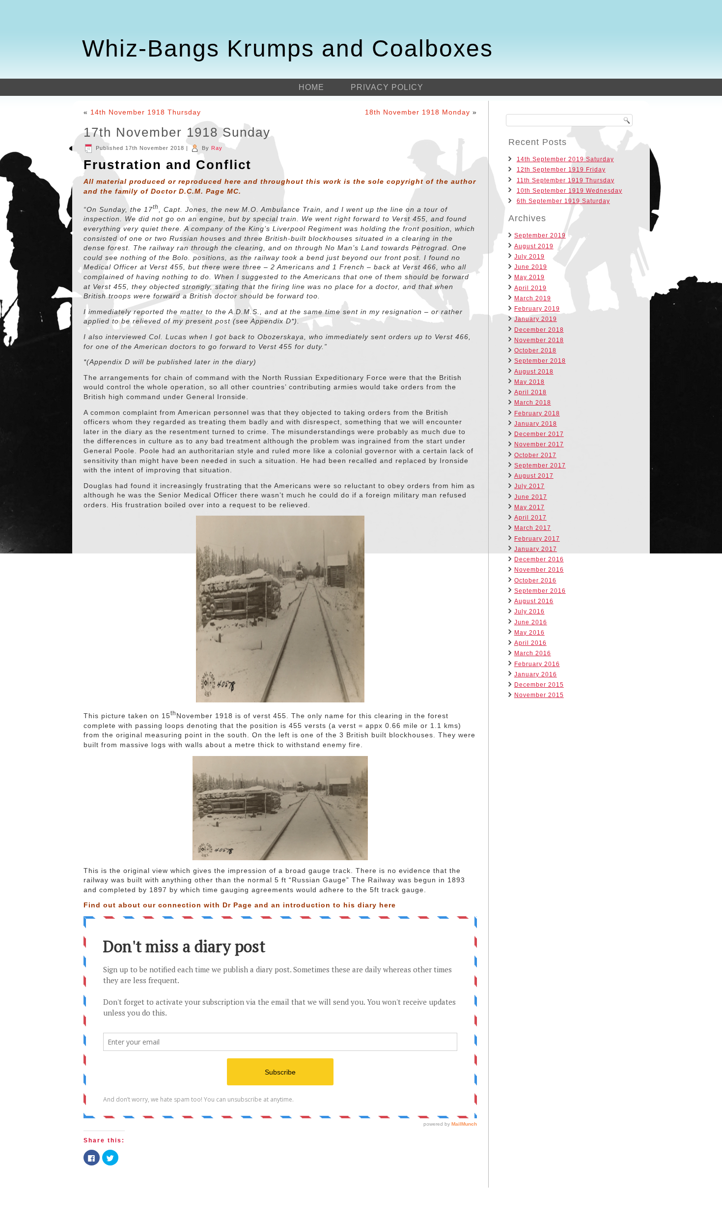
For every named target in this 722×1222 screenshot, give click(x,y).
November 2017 (539, 444)
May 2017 (529, 507)
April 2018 (530, 392)
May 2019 (529, 277)
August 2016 (534, 601)
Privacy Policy (387, 87)
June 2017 (530, 497)
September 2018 (540, 360)
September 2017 (540, 465)
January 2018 (535, 423)
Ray (216, 148)
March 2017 (532, 527)
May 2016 (529, 632)
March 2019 (532, 298)
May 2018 (529, 381)
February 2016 (537, 664)
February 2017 (537, 538)
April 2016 (530, 643)
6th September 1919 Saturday (563, 201)
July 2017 (529, 486)
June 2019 (530, 266)
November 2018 (539, 340)
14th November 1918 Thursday (145, 112)
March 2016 (532, 653)
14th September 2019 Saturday (565, 159)
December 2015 (539, 684)
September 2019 (540, 235)
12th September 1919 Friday (561, 169)
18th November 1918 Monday (417, 112)
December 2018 (539, 329)
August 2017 (534, 475)
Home (311, 87)
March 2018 (532, 402)
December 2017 (539, 434)
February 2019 (537, 308)
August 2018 (534, 371)
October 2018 (535, 350)
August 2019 (534, 246)
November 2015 (539, 695)
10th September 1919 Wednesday (569, 190)
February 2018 (537, 413)
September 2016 (540, 590)
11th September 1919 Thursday (565, 180)
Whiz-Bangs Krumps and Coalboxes (287, 48)
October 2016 (535, 580)
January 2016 (535, 674)
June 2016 (530, 622)
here (387, 905)
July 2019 (529, 256)
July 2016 (529, 611)
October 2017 (535, 455)
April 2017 (530, 517)
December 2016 (539, 559)
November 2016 (539, 569)
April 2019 (530, 288)
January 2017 (535, 549)
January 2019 (535, 319)
